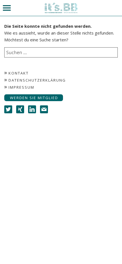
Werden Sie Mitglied (34, 97)
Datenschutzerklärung (37, 80)
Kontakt (19, 73)
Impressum (21, 87)
